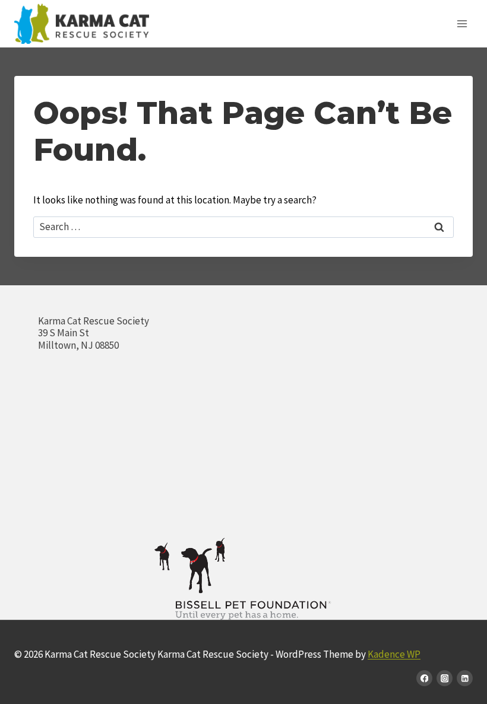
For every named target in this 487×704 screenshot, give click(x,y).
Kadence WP (394, 654)
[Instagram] (445, 678)
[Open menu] (462, 23)
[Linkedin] (465, 678)
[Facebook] (424, 678)
